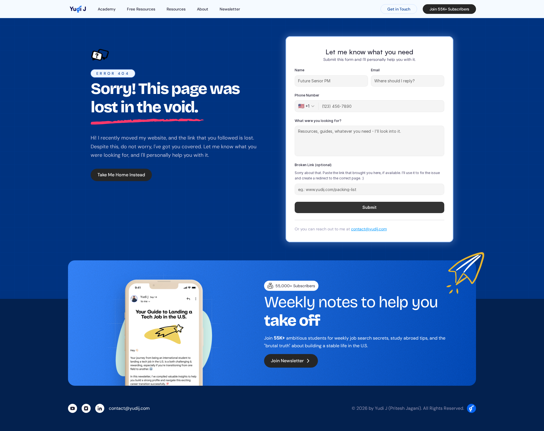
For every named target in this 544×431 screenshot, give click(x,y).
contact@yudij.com (369, 228)
